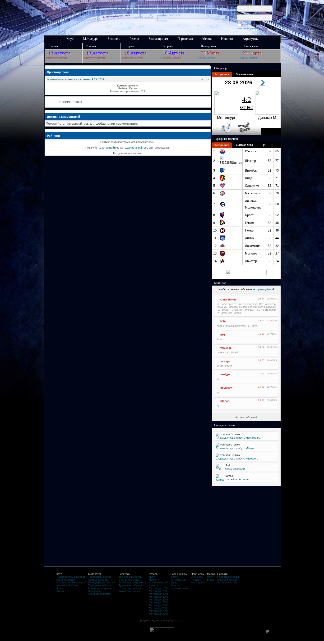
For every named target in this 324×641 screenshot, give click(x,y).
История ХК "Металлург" (71, 582)
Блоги (174, 582)
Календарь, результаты (102, 582)
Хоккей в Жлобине (67, 585)
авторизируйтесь (263, 289)
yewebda (225, 347)
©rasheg (179, 620)
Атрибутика (251, 39)
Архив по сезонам (99, 593)
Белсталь (114, 39)
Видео (210, 579)
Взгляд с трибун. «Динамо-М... (243, 437)
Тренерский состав (99, 576)
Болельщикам (158, 39)
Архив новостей (158, 582)
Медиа (207, 39)
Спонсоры (197, 576)
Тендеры (196, 579)
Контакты (62, 588)
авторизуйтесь (110, 147)
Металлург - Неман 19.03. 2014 (85, 79)
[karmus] (220, 479)
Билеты (175, 585)
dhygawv (226, 387)
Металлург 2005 (158, 605)
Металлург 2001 (158, 593)
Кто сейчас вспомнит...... (240, 479)
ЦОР (152, 576)
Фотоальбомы (55, 79)
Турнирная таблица (99, 585)
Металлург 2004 (158, 602)
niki (222, 334)
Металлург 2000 (158, 591)
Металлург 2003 (158, 599)
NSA (223, 321)
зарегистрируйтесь (136, 147)
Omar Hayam (228, 299)
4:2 (246, 103)
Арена (60, 591)
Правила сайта (180, 588)
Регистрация (243, 28)
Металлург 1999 (158, 588)
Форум (175, 576)
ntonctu (225, 401)
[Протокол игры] (223, 133)
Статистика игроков (100, 588)
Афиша (153, 585)
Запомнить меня (250, 24)
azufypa (225, 374)
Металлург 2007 (158, 610)
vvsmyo (225, 361)
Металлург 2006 (158, 608)
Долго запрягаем (235, 469)
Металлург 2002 (158, 596)
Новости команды (228, 576)
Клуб (70, 39)
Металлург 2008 (158, 613)
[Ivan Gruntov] (220, 437)
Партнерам (185, 39)
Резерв (134, 39)
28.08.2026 (238, 82)
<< (202, 79)
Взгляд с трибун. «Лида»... (240, 448)
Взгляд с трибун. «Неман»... (242, 458)
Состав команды (98, 579)
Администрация (65, 579)
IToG (228, 465)
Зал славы (94, 591)
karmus (229, 475)
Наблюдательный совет (70, 576)
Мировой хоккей (227, 579)
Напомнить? (257, 28)
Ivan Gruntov (232, 434)
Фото (210, 576)
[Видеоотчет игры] (248, 133)
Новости (227, 39)
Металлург (90, 39)
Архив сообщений (246, 417)
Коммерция (198, 582)
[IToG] (219, 469)
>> (207, 79)
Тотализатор (178, 579)
